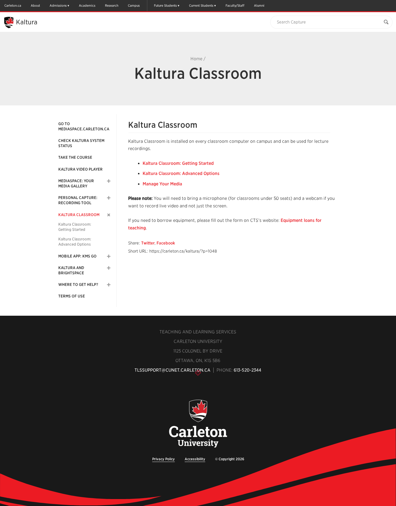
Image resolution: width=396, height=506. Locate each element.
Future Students (165, 5)
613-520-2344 (247, 370)
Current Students (201, 5)
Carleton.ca (12, 5)
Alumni (259, 5)
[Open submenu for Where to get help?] (108, 284)
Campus (134, 5)
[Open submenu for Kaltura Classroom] (108, 214)
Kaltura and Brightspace (71, 270)
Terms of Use (71, 296)
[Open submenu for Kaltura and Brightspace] (108, 268)
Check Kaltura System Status (81, 143)
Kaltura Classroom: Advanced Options (74, 241)
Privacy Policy (163, 459)
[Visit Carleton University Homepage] (198, 424)
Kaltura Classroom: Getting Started (74, 227)
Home (196, 58)
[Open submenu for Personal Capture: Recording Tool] (108, 198)
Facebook (166, 243)
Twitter (148, 243)
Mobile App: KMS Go (77, 256)
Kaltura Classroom (78, 215)
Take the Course (75, 157)
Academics (87, 5)
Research (111, 5)
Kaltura (26, 22)
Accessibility (195, 459)
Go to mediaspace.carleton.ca (83, 126)
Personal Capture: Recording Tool (77, 200)
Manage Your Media (162, 184)
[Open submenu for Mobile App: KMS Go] (108, 256)
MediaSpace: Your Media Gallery (76, 183)
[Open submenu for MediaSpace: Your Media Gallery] (108, 181)
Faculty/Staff (235, 5)
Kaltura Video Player (80, 169)
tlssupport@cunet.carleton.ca (172, 370)
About (35, 5)
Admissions (58, 5)
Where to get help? (78, 284)
